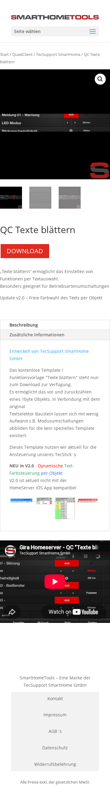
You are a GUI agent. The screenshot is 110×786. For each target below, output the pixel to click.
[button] (100, 79)
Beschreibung (23, 325)
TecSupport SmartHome (58, 54)
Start (4, 54)
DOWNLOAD (25, 251)
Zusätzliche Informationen (36, 335)
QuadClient (22, 54)
